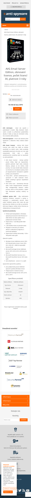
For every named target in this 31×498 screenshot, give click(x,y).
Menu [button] (4, 25)
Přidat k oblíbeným (13, 114)
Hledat (23, 19)
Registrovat (7, 3)
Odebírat (23, 419)
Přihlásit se (15, 3)
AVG (9, 94)
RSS (23, 490)
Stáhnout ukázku (16, 99)
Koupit (17, 109)
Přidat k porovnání (13, 117)
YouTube (27, 490)
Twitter (19, 490)
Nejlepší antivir (18, 495)
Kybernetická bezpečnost (21, 496)
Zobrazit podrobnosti (11, 488)
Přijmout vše (8, 492)
